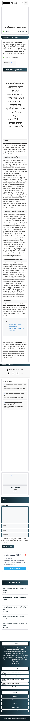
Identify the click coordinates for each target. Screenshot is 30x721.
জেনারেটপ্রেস (23, 718)
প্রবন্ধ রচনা (10, 365)
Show (12, 63)
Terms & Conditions (15, 711)
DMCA (15, 703)
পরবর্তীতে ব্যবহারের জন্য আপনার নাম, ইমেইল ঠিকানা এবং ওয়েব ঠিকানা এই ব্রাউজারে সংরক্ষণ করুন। (15, 540)
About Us (15, 696)
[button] (22, 3)
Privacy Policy (15, 707)
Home (4, 37)
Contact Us (15, 700)
